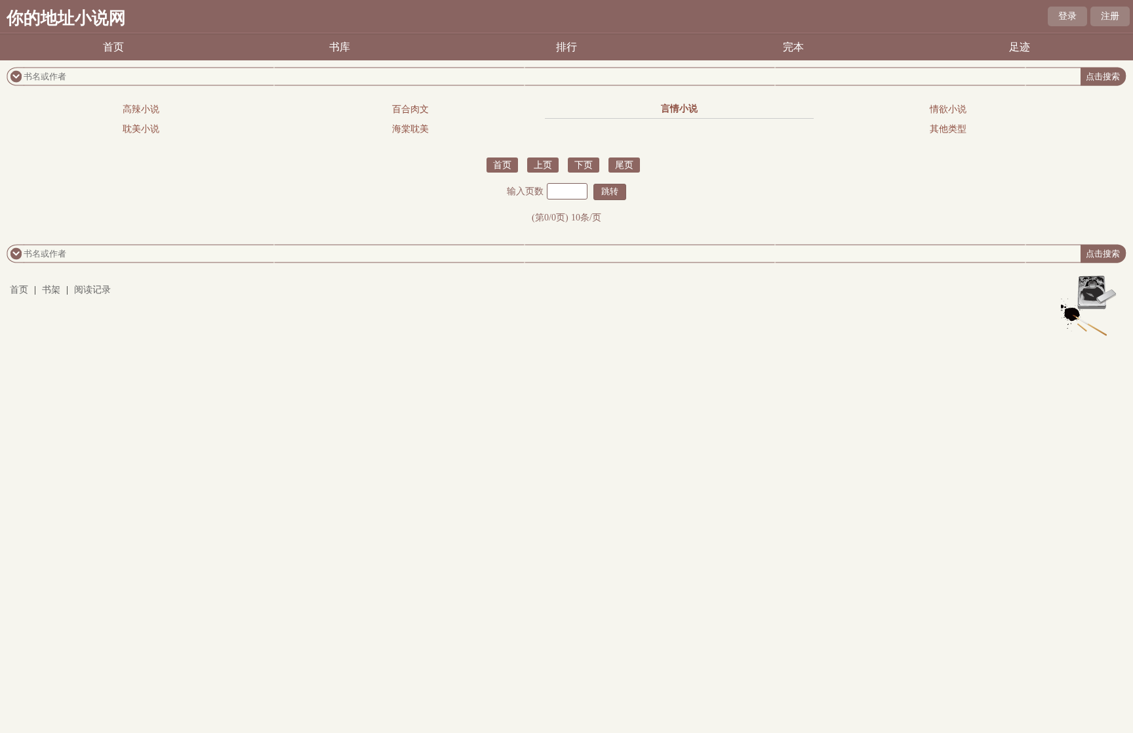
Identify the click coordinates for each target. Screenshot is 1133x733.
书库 (339, 46)
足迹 (1019, 46)
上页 (543, 165)
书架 (51, 290)
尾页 (624, 165)
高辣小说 (141, 109)
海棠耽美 (410, 129)
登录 (1067, 16)
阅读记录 (92, 290)
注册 (1110, 16)
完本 (793, 46)
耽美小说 (141, 129)
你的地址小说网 (66, 18)
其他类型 (948, 129)
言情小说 (679, 109)
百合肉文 (410, 109)
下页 (583, 165)
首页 (113, 46)
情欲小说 (948, 109)
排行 (566, 46)
